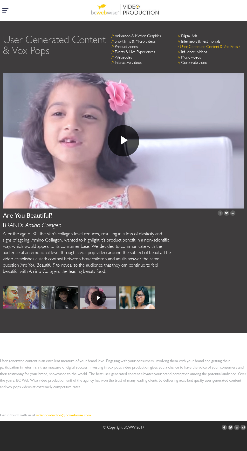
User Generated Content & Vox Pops (209, 46)
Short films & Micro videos (135, 41)
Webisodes (123, 57)
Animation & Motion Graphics (138, 36)
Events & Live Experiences (135, 51)
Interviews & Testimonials (200, 41)
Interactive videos (128, 62)
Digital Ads (189, 36)
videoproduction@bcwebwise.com (63, 415)
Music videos (191, 57)
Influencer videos (194, 51)
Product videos (126, 46)
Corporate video (194, 62)
